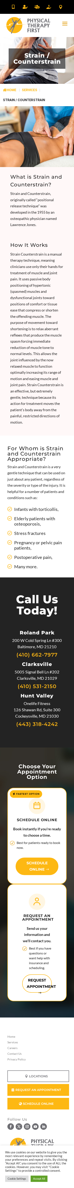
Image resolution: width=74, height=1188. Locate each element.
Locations (38, 1076)
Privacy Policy (16, 1059)
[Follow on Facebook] (10, 1126)
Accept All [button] (39, 1178)
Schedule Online (37, 866)
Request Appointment (39, 983)
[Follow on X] (19, 1126)
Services (12, 1042)
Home (11, 90)
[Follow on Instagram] (27, 1126)
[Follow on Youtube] (35, 1126)
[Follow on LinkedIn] (43, 1126)
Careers (12, 1048)
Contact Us (14, 1053)
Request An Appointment (38, 1090)
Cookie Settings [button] (17, 1178)
